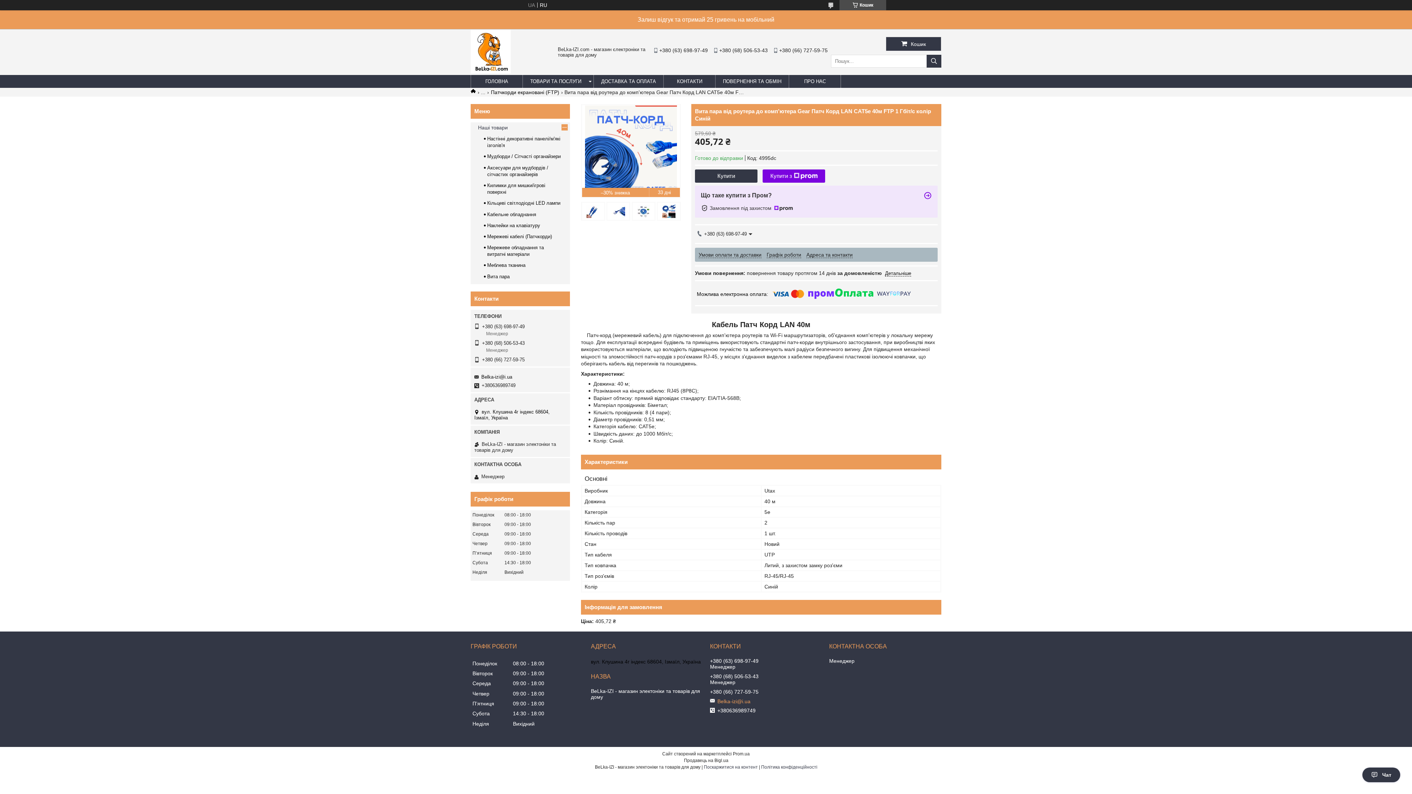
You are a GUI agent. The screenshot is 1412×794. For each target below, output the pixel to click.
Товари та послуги (555, 81)
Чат (1386, 775)
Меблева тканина (506, 265)
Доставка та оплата (628, 81)
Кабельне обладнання (511, 214)
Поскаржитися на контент (731, 767)
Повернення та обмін (752, 81)
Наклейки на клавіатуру (513, 225)
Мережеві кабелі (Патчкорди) (519, 236)
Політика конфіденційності (789, 767)
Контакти (689, 81)
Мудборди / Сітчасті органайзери (524, 156)
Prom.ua (741, 754)
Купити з (781, 176)
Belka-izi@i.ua (496, 377)
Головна (496, 81)
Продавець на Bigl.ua (706, 760)
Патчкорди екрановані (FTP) (525, 92)
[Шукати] (934, 61)
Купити (726, 176)
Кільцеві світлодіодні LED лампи (523, 203)
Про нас (815, 81)
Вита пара (498, 276)
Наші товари (493, 127)
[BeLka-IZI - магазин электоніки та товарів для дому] (491, 72)
